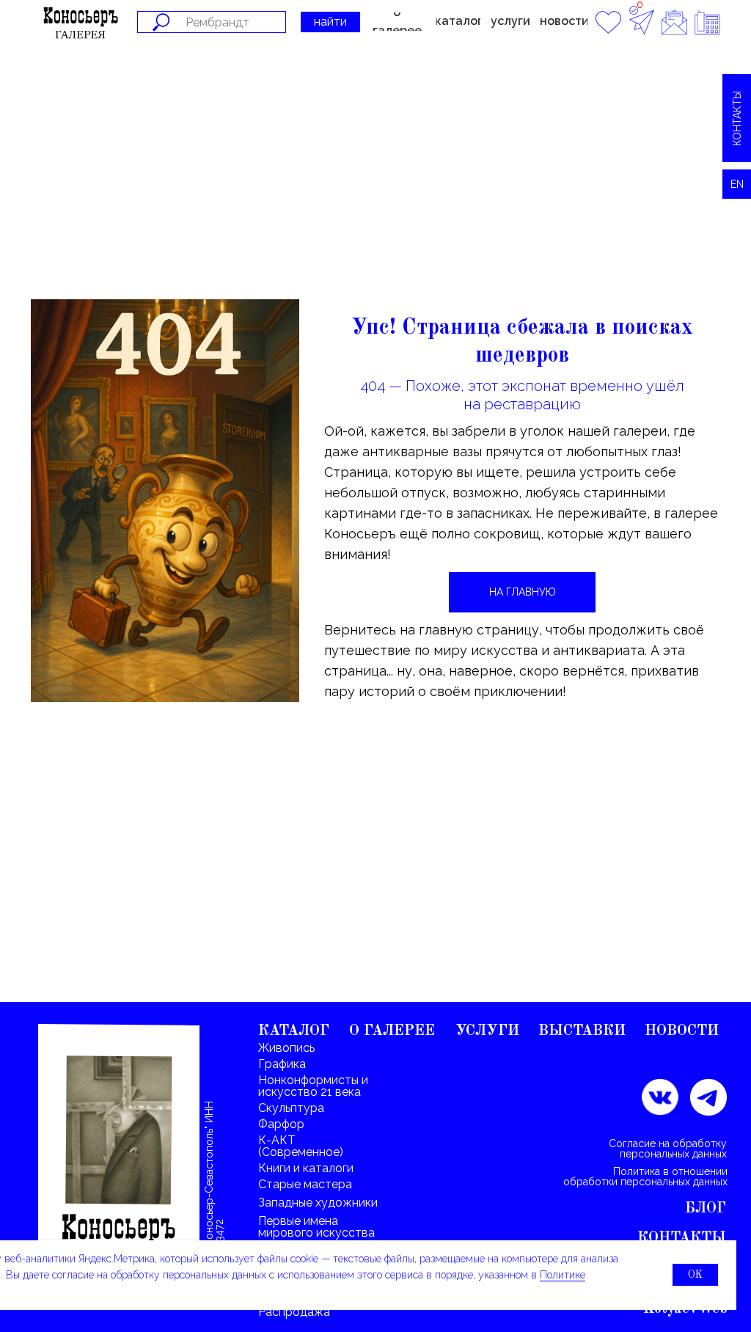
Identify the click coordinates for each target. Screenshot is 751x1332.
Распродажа (294, 1312)
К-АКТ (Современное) (300, 1146)
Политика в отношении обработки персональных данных (645, 1177)
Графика (282, 1064)
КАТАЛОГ (293, 1031)
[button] (458, 21)
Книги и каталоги (305, 1168)
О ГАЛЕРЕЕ (392, 1031)
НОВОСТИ (682, 1031)
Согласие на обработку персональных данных (668, 1149)
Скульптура (291, 1108)
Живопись (286, 1048)
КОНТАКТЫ (681, 1238)
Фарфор (281, 1124)
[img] (118, 1157)
